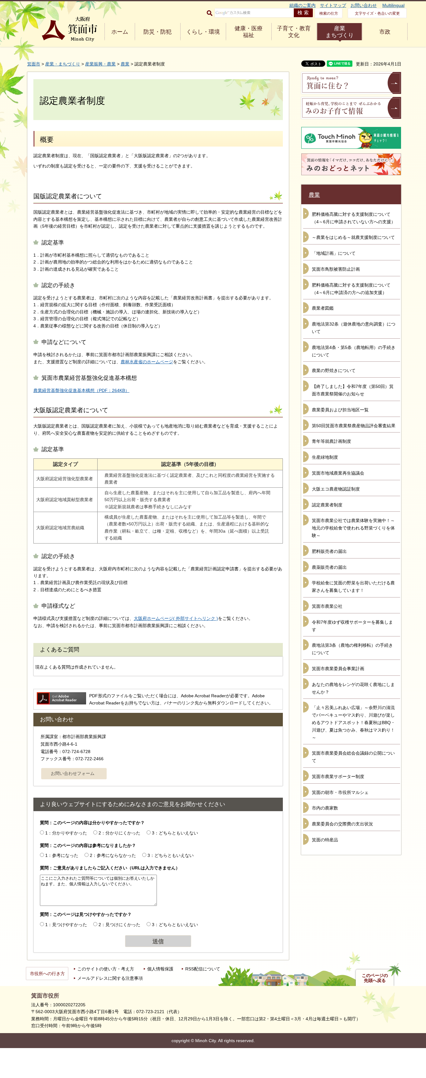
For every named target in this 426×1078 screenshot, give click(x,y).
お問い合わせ (364, 5)
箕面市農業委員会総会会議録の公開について (353, 757)
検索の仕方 (328, 13)
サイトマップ (333, 5)
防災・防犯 (157, 32)
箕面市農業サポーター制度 (338, 776)
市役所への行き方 (47, 973)
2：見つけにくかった (119, 924)
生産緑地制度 (325, 457)
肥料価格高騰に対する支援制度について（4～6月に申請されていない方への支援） (353, 218)
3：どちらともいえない (175, 832)
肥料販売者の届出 (329, 551)
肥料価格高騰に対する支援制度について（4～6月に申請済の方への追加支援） (351, 289)
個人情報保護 (160, 968)
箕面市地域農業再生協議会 (338, 473)
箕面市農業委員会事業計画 (338, 668)
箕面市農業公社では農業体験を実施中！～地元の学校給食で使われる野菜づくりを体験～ (353, 528)
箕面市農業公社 (327, 606)
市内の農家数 (325, 807)
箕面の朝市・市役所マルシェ (340, 792)
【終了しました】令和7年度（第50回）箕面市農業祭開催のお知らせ (353, 390)
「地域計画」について (334, 253)
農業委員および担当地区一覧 (340, 409)
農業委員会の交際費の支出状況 (342, 823)
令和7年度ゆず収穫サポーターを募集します (352, 626)
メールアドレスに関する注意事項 (110, 978)
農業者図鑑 (323, 308)
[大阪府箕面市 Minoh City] (69, 29)
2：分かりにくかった (119, 832)
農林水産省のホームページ (147, 361)
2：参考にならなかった (113, 855)
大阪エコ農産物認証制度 (336, 488)
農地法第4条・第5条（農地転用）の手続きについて (353, 351)
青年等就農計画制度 (331, 441)
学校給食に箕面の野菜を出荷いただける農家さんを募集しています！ (353, 586)
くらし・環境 (203, 32)
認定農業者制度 (327, 504)
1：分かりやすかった (66, 832)
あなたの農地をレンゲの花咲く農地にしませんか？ (353, 688)
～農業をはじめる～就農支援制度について (353, 237)
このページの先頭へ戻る (375, 978)
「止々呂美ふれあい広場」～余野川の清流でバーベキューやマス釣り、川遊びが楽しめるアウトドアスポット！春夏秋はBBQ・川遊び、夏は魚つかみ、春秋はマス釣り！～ (353, 722)
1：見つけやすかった (66, 924)
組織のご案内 (302, 5)
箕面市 (33, 63)
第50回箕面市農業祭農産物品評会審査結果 (353, 425)
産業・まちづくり (62, 63)
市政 (384, 32)
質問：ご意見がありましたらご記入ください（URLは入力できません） (110, 867)
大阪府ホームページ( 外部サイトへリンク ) (176, 618)
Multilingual (393, 5)
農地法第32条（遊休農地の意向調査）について (353, 327)
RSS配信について (202, 968)
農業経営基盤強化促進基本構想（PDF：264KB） (81, 390)
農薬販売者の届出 (329, 567)
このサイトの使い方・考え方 (105, 968)
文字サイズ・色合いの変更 (377, 13)
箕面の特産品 (325, 839)
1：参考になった (61, 855)
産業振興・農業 (100, 63)
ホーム (119, 32)
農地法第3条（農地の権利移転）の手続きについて (352, 649)
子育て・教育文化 (294, 31)
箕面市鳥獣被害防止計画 (336, 269)
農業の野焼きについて (334, 370)
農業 (125, 63)
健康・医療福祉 (249, 31)
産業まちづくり (340, 31)
